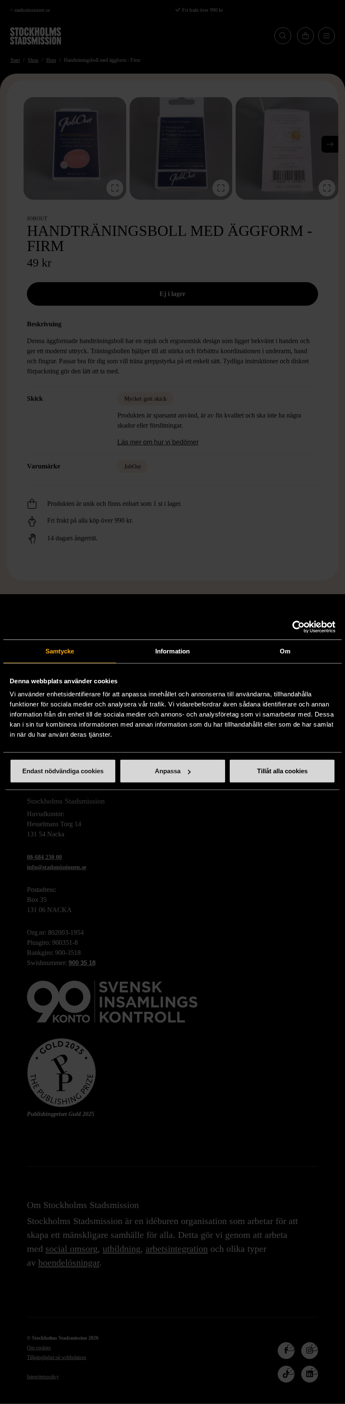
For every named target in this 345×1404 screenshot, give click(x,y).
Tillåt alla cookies (282, 771)
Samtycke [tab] (59, 650)
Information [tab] (172, 650)
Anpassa (167, 771)
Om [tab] (285, 650)
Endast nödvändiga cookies (63, 771)
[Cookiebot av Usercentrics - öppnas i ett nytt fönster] (298, 626)
